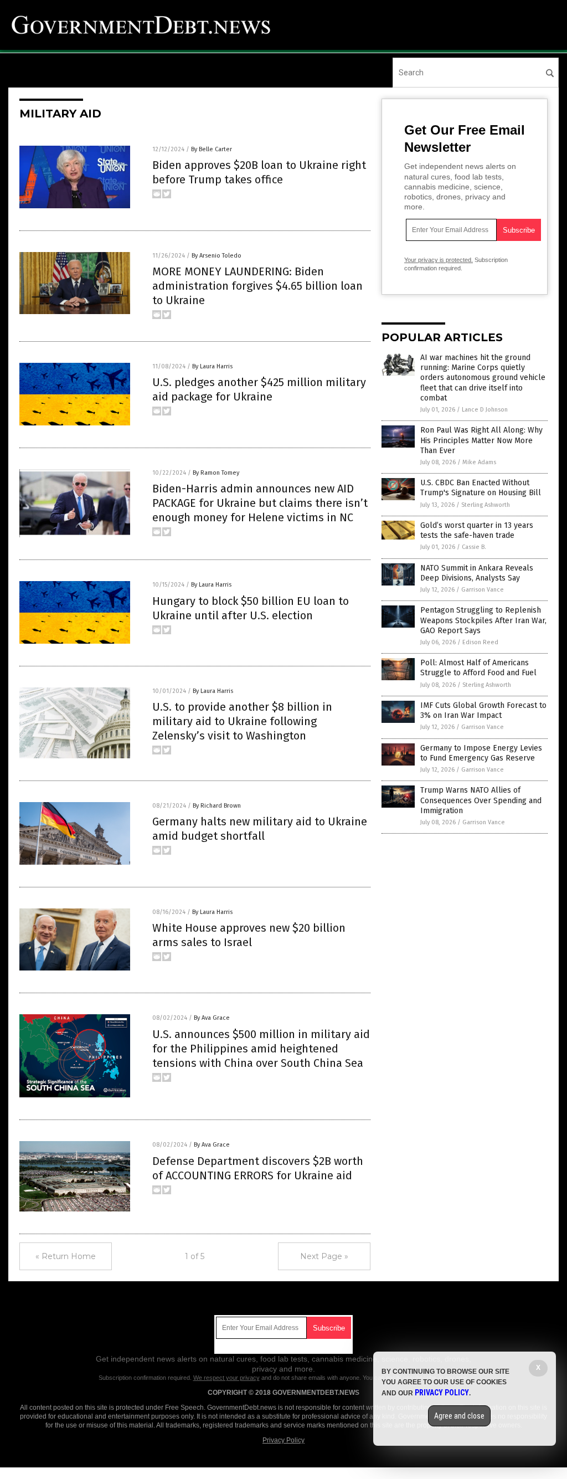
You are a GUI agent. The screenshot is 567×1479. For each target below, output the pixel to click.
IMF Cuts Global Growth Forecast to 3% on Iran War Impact (483, 710)
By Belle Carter (211, 149)
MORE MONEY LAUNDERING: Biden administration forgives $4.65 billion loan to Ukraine (257, 286)
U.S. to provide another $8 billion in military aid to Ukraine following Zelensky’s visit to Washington (242, 721)
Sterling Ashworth (485, 505)
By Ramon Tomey (216, 472)
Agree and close (459, 1415)
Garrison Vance (482, 589)
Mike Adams (479, 462)
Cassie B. (474, 547)
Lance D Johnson (485, 409)
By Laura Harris (212, 366)
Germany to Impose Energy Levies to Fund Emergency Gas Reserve (481, 753)
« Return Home (65, 1256)
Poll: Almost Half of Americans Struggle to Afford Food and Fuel (478, 667)
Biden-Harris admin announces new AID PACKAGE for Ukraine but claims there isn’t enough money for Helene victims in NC (260, 503)
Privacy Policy (283, 1440)
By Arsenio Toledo (216, 255)
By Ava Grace (212, 1017)
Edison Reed (480, 642)
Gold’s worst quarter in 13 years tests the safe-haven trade (476, 530)
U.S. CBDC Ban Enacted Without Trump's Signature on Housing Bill (480, 487)
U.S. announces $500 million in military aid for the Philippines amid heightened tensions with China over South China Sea (261, 1049)
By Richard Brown (217, 805)
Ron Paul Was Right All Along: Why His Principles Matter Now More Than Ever (481, 440)
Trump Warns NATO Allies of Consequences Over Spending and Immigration (481, 800)
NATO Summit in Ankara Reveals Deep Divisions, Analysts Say (476, 573)
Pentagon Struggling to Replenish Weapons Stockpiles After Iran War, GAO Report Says (483, 620)
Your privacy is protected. (438, 259)
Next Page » (324, 1256)
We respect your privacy (226, 1377)
